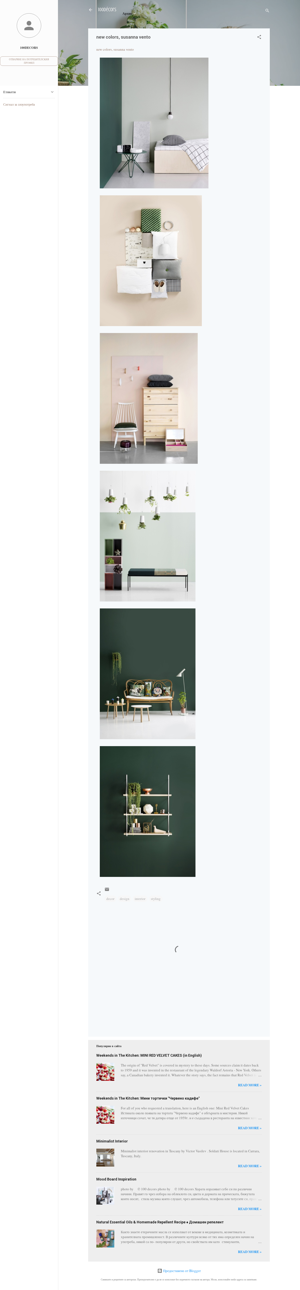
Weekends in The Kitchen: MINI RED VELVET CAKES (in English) (149, 1055)
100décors (107, 9)
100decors (29, 47)
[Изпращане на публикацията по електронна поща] (106, 890)
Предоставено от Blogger (181, 1270)
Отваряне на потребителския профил (29, 61)
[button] (259, 38)
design (124, 898)
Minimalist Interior (112, 1141)
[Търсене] (267, 11)
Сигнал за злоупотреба (19, 104)
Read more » (250, 1085)
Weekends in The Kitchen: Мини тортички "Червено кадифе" (148, 1098)
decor (110, 898)
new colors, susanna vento (115, 49)
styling (156, 898)
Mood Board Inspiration (116, 1179)
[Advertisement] (109, 1013)
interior (140, 898)
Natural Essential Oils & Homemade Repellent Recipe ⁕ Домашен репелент (160, 1222)
